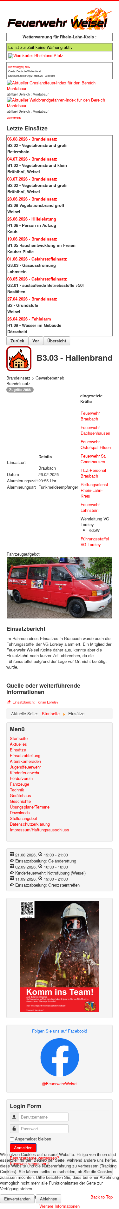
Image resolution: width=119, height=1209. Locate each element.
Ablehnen (48, 1199)
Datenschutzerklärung (30, 824)
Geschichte (20, 801)
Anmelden (23, 1148)
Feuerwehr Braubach (90, 416)
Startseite (19, 738)
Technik (17, 790)
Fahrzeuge (19, 784)
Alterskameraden (25, 761)
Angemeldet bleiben (33, 1139)
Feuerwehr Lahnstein (90, 507)
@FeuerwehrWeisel (59, 1083)
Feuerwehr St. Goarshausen (93, 459)
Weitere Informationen (59, 1206)
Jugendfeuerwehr (25, 767)
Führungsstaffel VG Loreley (95, 541)
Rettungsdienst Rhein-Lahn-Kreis (94, 490)
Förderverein (21, 778)
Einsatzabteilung (25, 755)
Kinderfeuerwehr (24, 773)
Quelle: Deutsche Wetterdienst (24, 71)
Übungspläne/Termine (30, 807)
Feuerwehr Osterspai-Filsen (96, 444)
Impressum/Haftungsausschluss (39, 830)
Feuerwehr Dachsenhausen (95, 430)
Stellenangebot (23, 818)
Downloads (20, 813)
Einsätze (18, 750)
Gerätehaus (20, 795)
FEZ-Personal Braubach (93, 473)
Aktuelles (18, 744)
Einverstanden (17, 1199)
